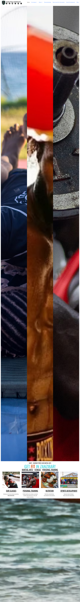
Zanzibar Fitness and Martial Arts (13, 2)
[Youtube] (12, 3)
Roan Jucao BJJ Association (68, 495)
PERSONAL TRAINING (50, 469)
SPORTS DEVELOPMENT (68, 490)
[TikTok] (15, 3)
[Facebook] (9, 3)
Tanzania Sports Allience (69, 494)
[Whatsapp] (21, 3)
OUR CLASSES (11, 490)
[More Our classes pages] (36, 2)
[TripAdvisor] (18, 3)
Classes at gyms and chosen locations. (11, 494)
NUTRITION (50, 490)
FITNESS (38, 469)
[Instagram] (6, 3)
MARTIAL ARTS (27, 469)
